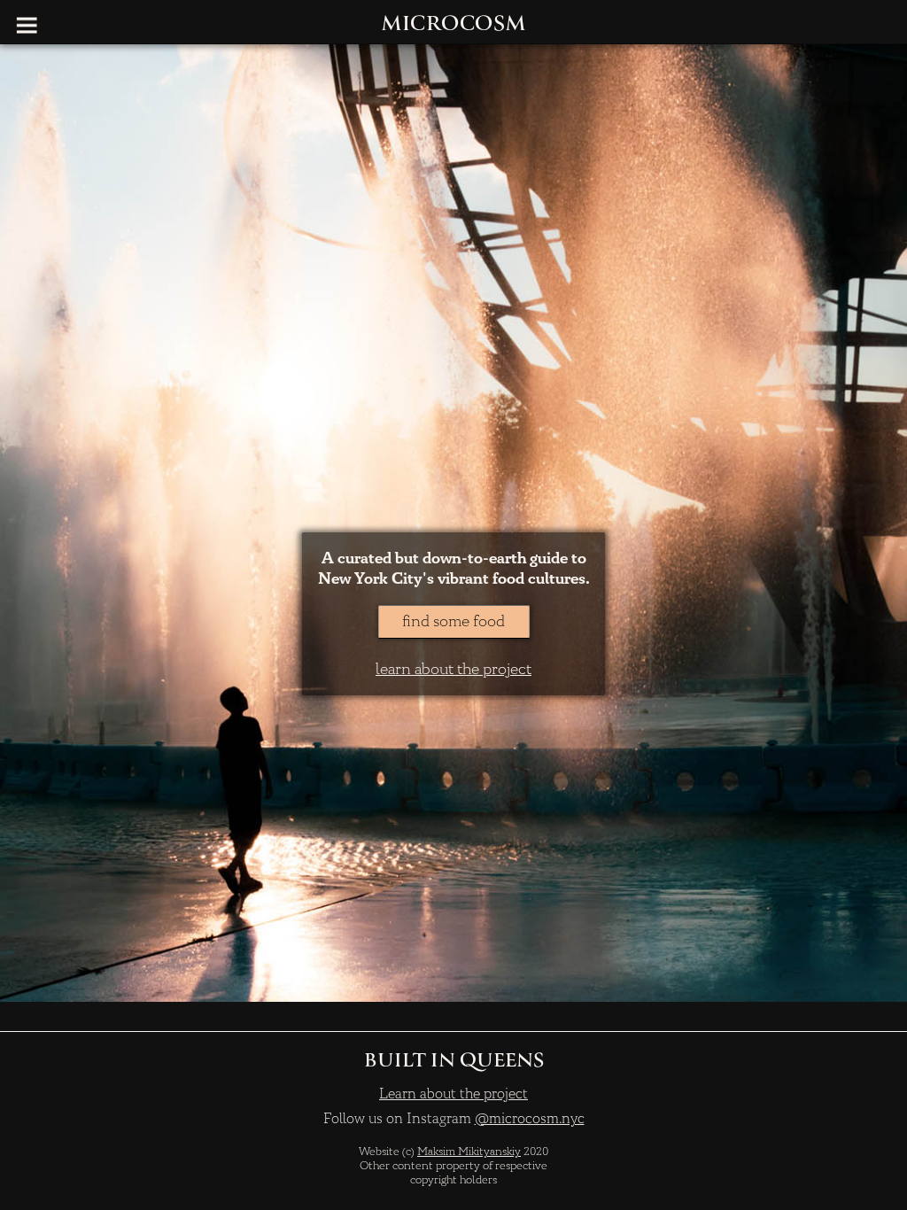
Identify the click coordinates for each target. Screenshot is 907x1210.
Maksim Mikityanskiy (469, 1151)
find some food (453, 621)
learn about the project (453, 669)
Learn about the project (453, 1094)
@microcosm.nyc (530, 1119)
